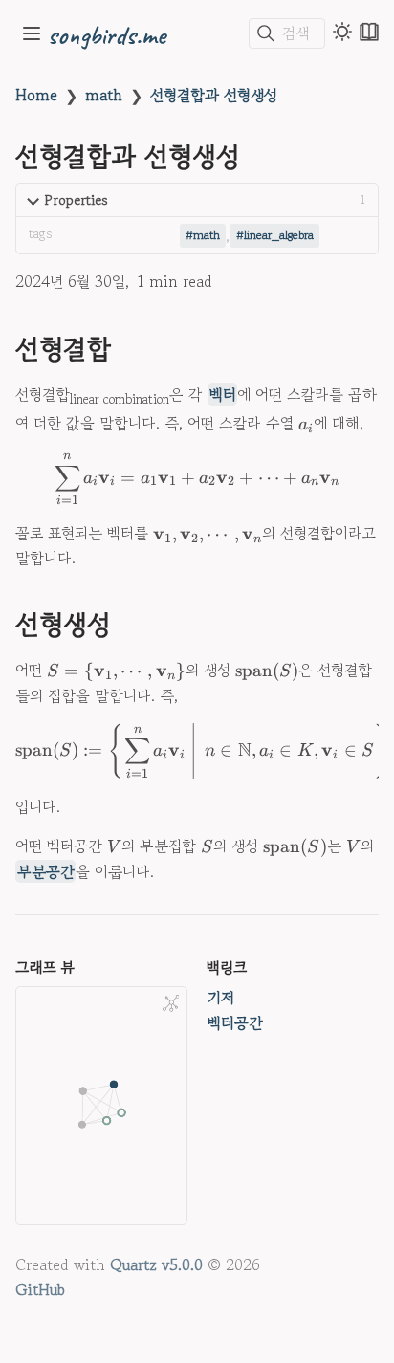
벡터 (222, 394)
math (103, 94)
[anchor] (129, 349)
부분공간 (46, 871)
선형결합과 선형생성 (213, 94)
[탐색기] (31, 33)
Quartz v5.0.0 (156, 1264)
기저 (221, 997)
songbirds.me (106, 33)
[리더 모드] (369, 31)
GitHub (40, 1289)
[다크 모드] (342, 31)
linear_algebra (279, 235)
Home (36, 94)
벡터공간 (235, 1022)
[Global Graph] (171, 1003)
